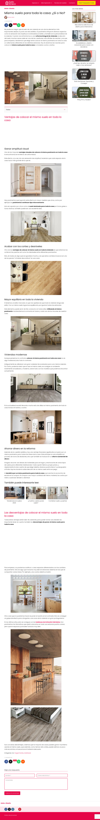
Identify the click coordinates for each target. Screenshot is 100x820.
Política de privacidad (10, 815)
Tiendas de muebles (60, 3)
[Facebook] (6, 25)
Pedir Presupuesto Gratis (86, 3)
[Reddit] (23, 25)
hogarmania (19, 753)
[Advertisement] (36, 59)
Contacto (72, 3)
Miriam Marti (11, 17)
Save (15, 24)
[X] (10, 25)
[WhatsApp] (19, 25)
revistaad (27, 753)
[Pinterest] (19, 809)
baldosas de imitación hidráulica (48, 622)
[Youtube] (16, 809)
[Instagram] (12, 809)
